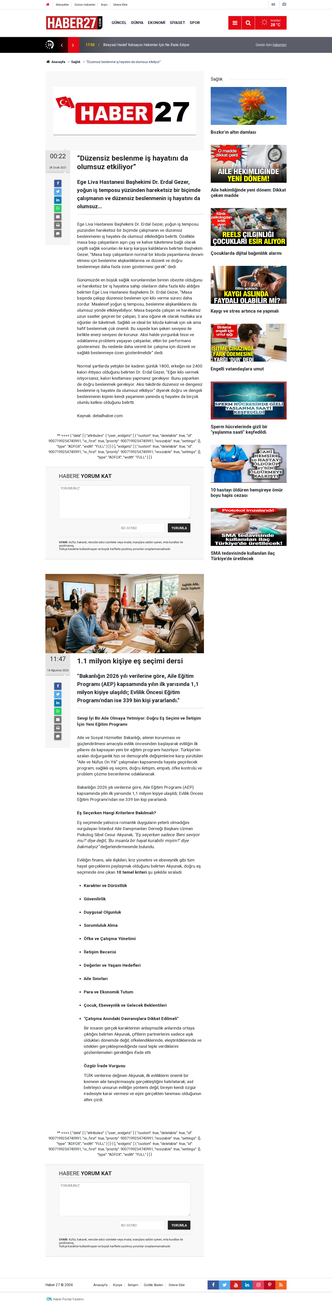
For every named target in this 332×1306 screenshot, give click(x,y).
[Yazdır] (57, 225)
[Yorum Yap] (57, 233)
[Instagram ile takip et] (258, 1285)
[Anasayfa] (47, 4)
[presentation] (61, 45)
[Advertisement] (24, 132)
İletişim (133, 1285)
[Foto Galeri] (284, 4)
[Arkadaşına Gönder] (57, 216)
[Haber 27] (74, 22)
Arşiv (104, 4)
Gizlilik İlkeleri (153, 1285)
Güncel (119, 22)
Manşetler (62, 4)
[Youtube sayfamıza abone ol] (235, 1285)
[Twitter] (57, 191)
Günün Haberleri (85, 4)
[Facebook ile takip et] (213, 1285)
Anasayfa (101, 1285)
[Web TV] (273, 4)
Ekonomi (156, 22)
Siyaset (177, 22)
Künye (117, 1285)
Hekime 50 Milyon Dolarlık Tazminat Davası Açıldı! (142, 45)
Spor (195, 22)
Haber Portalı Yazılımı (68, 1299)
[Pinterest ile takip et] (269, 1285)
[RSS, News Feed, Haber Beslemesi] (281, 1285)
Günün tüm (271, 45)
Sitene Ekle (120, 4)
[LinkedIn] (57, 200)
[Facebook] (57, 183)
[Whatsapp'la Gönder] (57, 208)
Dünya (137, 22)
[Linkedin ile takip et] (247, 1285)
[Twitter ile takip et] (224, 1285)
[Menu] (235, 23)
